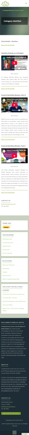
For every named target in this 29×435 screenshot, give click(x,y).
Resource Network (7, 253)
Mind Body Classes (7, 239)
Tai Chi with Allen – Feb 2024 (9, 298)
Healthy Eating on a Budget (12, 53)
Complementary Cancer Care (12, 10)
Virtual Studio (5, 249)
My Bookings (5, 268)
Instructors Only (6, 275)
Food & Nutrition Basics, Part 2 (13, 95)
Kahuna (14, 420)
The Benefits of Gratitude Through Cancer (13, 294)
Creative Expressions (7, 242)
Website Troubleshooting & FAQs (10, 279)
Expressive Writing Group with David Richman (14, 301)
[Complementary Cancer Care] (5, 3)
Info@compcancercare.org (8, 406)
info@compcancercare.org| (8, 204)
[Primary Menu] (26, 3)
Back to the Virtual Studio (7, 45)
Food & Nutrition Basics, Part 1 (13, 146)
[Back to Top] (14, 432)
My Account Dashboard (8, 265)
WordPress (20, 420)
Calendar (4, 272)
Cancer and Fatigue (7, 305)
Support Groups (6, 246)
